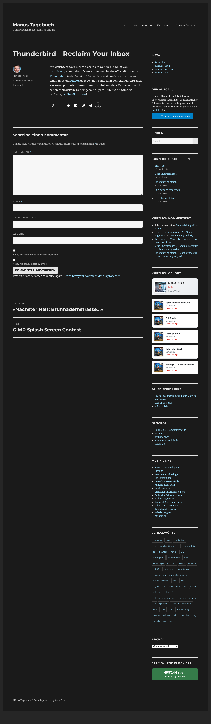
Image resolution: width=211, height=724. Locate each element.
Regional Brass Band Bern (168, 502)
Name (17, 201)
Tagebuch (18, 85)
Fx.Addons (164, 25)
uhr (164, 609)
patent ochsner (161, 580)
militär (156, 569)
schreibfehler (171, 592)
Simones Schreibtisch (166, 440)
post (175, 580)
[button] (53, 105)
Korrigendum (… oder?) (180, 235)
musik (156, 575)
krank (182, 563)
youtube (184, 615)
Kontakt (147, 25)
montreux (183, 569)
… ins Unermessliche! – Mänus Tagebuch (176, 246)
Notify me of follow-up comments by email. (36, 254)
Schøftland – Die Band (166, 505)
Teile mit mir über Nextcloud (176, 116)
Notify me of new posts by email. (30, 263)
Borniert (159, 433)
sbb (185, 586)
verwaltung (183, 609)
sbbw (193, 586)
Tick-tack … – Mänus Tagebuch (171, 239)
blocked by (178, 675)
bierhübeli (179, 540)
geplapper (158, 557)
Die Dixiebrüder (163, 478)
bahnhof (157, 540)
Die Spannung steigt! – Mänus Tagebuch (176, 253)
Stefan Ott (160, 443)
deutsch (163, 551)
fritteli (171, 287)
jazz (186, 557)
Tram (155, 609)
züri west (168, 621)
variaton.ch (160, 516)
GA (182, 551)
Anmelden (160, 62)
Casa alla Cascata (163, 403)
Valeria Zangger (163, 512)
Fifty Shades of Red (165, 198)
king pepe (158, 563)
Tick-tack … (161, 165)
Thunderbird (58, 76)
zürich (156, 621)
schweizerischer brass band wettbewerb (174, 598)
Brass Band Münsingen (167, 474)
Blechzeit (159, 471)
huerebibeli (174, 557)
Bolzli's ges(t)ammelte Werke (170, 430)
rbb (182, 580)
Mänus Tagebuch (33, 24)
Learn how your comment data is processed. (92, 276)
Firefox (75, 80)
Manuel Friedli (20, 75)
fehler (174, 551)
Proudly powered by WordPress (50, 700)
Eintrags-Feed (162, 65)
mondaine (169, 569)
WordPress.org (162, 72)
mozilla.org (57, 71)
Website (18, 233)
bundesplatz (188, 546)
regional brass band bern (166, 586)
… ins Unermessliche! (166, 174)
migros (192, 563)
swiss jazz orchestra (181, 603)
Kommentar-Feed (164, 69)
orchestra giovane (164, 498)
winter (166, 615)
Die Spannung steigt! (166, 182)
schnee (157, 592)
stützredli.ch (161, 406)
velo (171, 609)
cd (154, 551)
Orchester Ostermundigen (168, 495)
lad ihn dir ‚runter (74, 94)
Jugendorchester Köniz (167, 481)
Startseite (130, 25)
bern (168, 540)
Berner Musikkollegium (167, 467)
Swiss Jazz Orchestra (165, 509)
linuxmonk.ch (162, 437)
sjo (154, 603)
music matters (162, 488)
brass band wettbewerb (165, 546)
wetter (156, 615)
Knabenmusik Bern (165, 484)
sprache (163, 603)
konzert (171, 563)
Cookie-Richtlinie (187, 25)
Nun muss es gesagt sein (168, 190)
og (164, 575)
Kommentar (22, 151)
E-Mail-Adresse (24, 217)
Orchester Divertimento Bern (170, 491)
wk (175, 615)
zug (194, 615)
